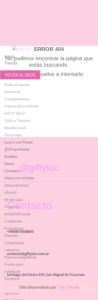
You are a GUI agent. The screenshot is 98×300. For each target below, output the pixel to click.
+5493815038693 (20, 231)
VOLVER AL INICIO (20, 75)
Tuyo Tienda (67, 287)
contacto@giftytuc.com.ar (28, 253)
